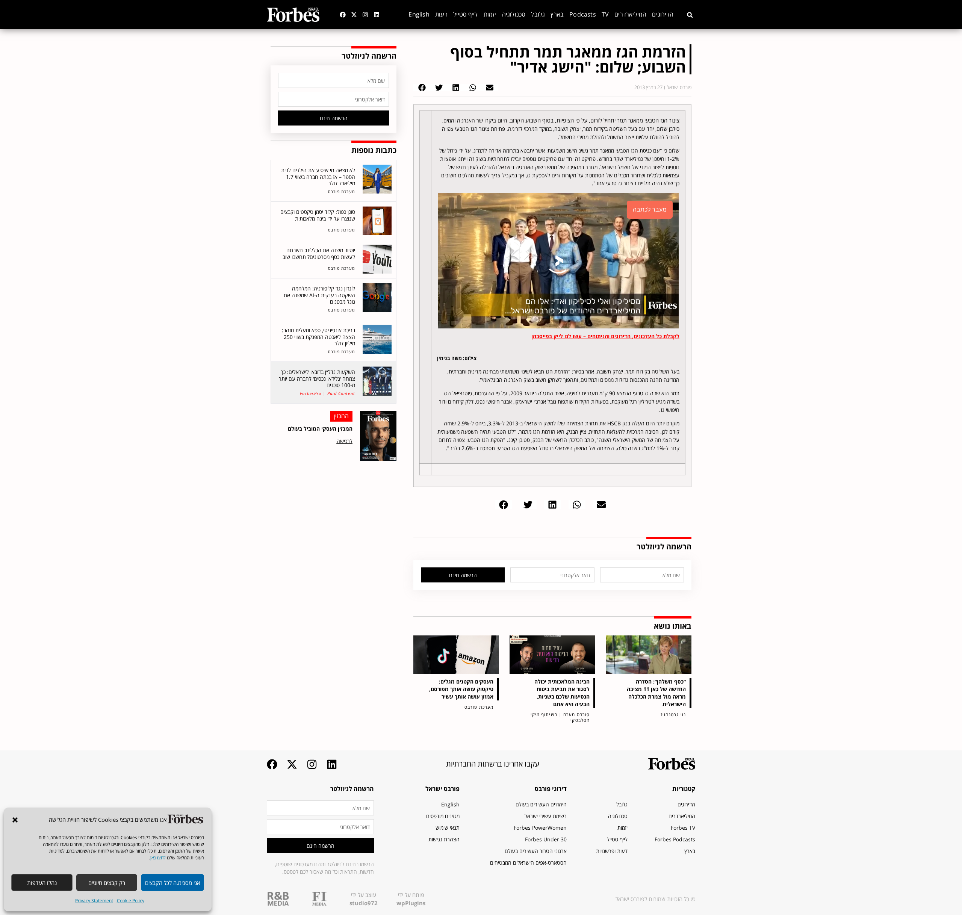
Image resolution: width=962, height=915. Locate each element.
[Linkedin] (377, 15)
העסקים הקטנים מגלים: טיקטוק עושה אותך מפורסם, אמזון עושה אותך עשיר (461, 689)
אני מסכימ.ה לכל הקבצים (172, 882)
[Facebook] (343, 15)
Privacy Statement (94, 900)
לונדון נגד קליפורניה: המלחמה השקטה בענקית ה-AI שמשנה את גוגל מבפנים (319, 295)
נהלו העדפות (42, 882)
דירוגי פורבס (551, 789)
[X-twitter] (354, 15)
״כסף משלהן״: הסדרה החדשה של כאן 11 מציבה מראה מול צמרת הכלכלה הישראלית (656, 693)
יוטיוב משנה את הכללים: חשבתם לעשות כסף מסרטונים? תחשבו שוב (319, 253)
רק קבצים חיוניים (106, 882)
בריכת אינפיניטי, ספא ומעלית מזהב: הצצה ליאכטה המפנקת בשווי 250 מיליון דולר (318, 337)
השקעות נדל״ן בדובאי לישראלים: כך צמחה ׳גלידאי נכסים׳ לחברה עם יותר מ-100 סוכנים (317, 378)
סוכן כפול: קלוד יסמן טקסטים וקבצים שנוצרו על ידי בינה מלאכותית (317, 215)
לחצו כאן (158, 858)
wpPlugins (410, 903)
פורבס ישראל (442, 789)
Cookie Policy (130, 900)
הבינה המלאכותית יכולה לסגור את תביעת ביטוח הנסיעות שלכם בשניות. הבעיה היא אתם (562, 693)
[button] (15, 820)
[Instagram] (365, 15)
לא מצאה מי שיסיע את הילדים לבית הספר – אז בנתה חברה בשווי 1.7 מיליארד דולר (318, 176)
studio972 (363, 903)
